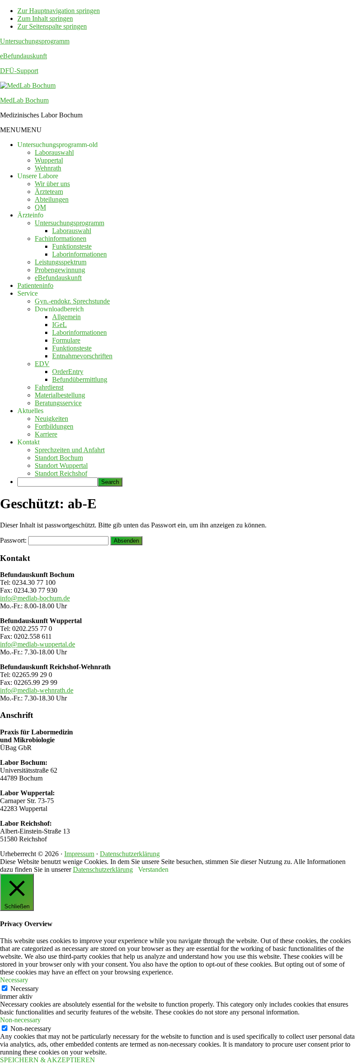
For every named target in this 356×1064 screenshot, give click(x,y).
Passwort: (14, 540)
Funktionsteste (72, 246)
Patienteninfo (35, 285)
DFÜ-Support (19, 70)
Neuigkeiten (51, 418)
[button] (21, 129)
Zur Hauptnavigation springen (58, 10)
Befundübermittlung (79, 379)
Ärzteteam (49, 191)
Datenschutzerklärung (130, 853)
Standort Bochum (59, 457)
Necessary (24, 988)
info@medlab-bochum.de (35, 598)
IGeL (59, 324)
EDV (42, 363)
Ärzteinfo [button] (30, 215)
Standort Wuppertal (61, 465)
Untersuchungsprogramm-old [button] (57, 144)
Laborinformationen (79, 254)
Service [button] (27, 293)
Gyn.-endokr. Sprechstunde (72, 301)
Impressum (79, 853)
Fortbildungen (54, 426)
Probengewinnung (60, 270)
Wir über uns (52, 183)
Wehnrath (48, 168)
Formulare (66, 340)
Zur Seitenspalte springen (52, 26)
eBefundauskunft (23, 56)
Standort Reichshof (61, 473)
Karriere (46, 434)
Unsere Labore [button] (37, 176)
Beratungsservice (58, 403)
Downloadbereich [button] (59, 309)
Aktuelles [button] (30, 410)
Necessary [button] (14, 980)
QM (40, 207)
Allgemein (66, 316)
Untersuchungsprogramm (34, 41)
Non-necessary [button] (20, 1020)
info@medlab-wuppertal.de (37, 644)
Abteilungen (52, 199)
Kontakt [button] (28, 442)
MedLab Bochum (24, 100)
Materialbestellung (60, 395)
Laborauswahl (54, 152)
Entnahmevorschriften (82, 356)
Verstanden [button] (153, 869)
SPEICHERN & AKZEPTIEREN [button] (47, 1060)
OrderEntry (67, 371)
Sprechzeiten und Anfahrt (70, 450)
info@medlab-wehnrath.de (36, 690)
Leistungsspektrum (60, 262)
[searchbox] (57, 482)
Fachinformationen (60, 238)
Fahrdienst (49, 387)
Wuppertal (49, 160)
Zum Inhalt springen (45, 18)
